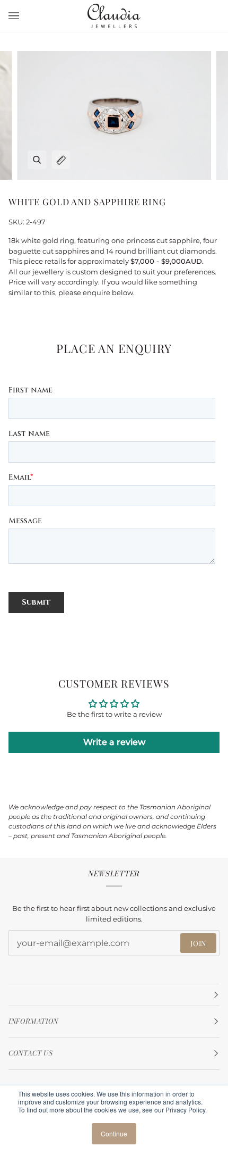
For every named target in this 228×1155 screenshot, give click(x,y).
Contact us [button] (30, 1053)
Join (198, 943)
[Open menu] (24, 16)
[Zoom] (37, 159)
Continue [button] (114, 1133)
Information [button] (33, 1021)
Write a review (114, 742)
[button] (114, 995)
